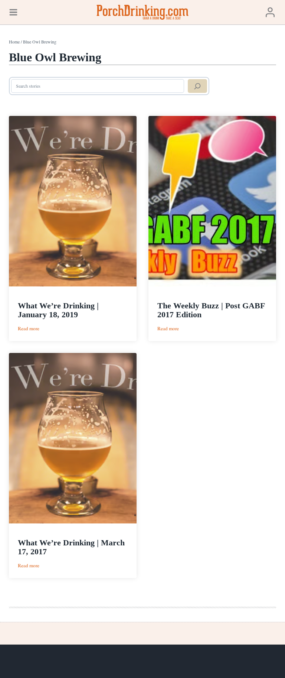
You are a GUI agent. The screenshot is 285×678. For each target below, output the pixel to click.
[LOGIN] (270, 12)
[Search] (197, 86)
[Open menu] (13, 12)
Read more (28, 328)
